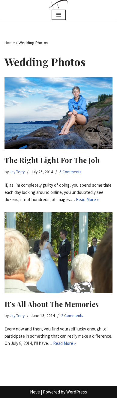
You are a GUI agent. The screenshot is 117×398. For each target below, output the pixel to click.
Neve (35, 392)
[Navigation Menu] (59, 15)
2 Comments (72, 315)
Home (9, 42)
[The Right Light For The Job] (58, 113)
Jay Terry (17, 171)
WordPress (76, 392)
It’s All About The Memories (51, 304)
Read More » (87, 199)
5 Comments (70, 171)
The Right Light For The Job (52, 160)
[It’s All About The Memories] (58, 252)
